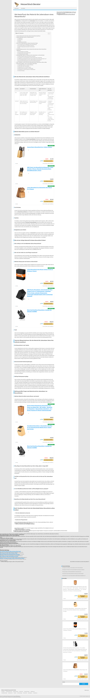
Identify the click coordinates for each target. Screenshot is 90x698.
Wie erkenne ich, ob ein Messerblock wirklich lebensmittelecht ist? (73, 575)
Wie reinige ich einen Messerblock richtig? (8, 553)
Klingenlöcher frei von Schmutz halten (24, 67)
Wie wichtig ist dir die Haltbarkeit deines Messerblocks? (27, 44)
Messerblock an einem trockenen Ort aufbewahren (26, 69)
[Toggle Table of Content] (48, 33)
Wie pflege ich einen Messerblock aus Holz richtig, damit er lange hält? (30, 57)
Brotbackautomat (9, 691)
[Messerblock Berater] (16, 6)
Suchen (83, 683)
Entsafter (3, 691)
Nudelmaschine (15, 691)
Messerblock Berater (31, 4)
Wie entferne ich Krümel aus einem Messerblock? (80, 561)
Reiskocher (21, 691)
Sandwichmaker (27, 691)
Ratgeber (23, 8)
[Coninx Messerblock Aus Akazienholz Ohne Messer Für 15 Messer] (75, 665)
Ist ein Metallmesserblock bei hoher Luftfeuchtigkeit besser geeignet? (30, 59)
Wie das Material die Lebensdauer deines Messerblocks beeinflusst (28, 35)
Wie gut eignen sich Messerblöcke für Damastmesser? (71, 571)
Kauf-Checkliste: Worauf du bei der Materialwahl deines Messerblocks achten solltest (32, 62)
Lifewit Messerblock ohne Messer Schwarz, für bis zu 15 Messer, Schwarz (74, 629)
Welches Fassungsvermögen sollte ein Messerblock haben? (12, 558)
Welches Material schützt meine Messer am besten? (26, 56)
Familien (19, 40)
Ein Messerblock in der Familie (23, 51)
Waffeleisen (33, 691)
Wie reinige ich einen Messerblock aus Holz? (9, 556)
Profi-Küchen (20, 39)
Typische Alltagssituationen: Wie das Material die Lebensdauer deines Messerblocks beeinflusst (31, 50)
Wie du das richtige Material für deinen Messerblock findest (27, 43)
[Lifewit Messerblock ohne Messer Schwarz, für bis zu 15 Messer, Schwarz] (75, 625)
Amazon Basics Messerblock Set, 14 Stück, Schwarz (39, 147)
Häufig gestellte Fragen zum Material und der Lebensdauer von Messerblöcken (30, 55)
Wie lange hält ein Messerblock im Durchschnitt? (10, 554)
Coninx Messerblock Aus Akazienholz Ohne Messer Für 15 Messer (75, 670)
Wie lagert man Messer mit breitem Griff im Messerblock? (72, 567)
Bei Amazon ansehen (48, 160)
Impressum (87, 690)
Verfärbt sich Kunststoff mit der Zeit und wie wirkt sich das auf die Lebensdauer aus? (32, 58)
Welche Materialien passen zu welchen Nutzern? (25, 37)
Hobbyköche (20, 38)
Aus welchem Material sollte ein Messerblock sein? (10, 551)
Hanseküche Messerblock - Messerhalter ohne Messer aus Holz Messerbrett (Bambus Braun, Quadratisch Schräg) (39, 427)
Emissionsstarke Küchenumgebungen (24, 52)
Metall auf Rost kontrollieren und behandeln (25, 68)
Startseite (16, 8)
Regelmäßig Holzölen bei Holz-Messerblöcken (25, 64)
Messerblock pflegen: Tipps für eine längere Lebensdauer (27, 63)
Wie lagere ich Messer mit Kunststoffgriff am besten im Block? (73, 569)
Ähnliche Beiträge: (21, 70)
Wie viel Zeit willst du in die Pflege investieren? (26, 45)
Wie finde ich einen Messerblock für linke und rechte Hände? (73, 573)
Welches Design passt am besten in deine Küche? (26, 46)
